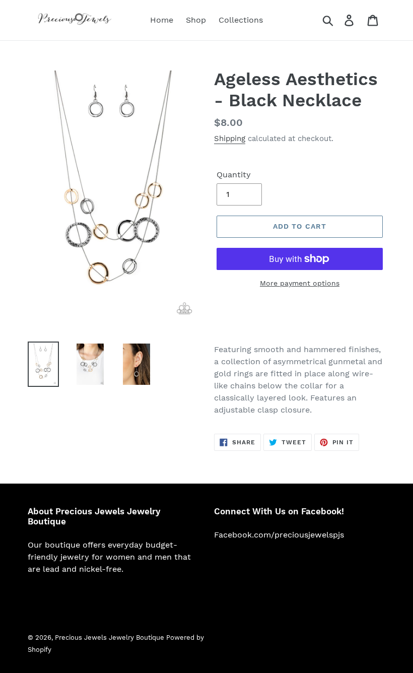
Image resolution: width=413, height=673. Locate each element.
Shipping (229, 138)
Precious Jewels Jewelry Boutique (110, 637)
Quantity (234, 174)
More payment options (299, 283)
